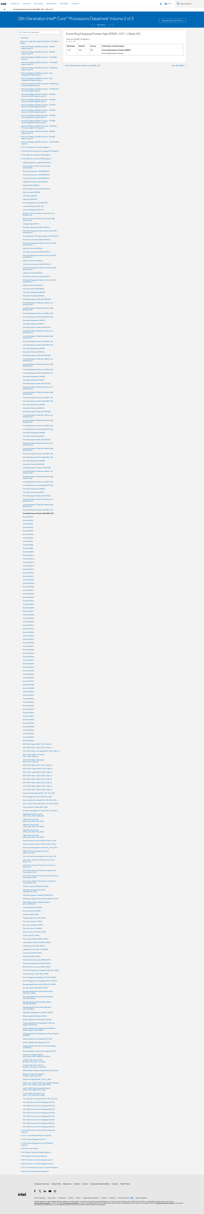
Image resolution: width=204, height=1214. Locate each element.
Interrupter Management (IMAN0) (34, 292)
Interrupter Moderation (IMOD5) (33, 436)
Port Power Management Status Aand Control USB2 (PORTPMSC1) (40, 232)
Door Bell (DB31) (28, 625)
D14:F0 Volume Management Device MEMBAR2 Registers (37, 1144)
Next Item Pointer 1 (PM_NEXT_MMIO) (35, 974)
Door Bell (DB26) (28, 608)
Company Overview (41, 1184)
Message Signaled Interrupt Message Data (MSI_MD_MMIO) (37, 1008)
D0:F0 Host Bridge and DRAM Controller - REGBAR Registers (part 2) (38, 137)
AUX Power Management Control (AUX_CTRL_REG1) (40, 811)
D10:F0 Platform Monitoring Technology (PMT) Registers (40, 151)
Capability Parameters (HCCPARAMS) (35, 182)
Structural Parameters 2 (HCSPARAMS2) (36, 175)
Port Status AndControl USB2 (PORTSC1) (36, 227)
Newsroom (67, 1184)
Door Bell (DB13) (28, 562)
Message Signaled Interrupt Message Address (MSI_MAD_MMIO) (38, 997)
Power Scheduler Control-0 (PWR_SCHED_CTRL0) (39, 841)
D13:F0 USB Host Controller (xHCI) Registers (36, 155)
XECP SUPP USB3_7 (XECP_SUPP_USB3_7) (37, 790)
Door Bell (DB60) (28, 727)
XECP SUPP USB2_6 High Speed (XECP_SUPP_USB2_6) (33, 761)
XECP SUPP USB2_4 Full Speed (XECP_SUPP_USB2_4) (41, 751)
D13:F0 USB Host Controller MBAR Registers (36, 159)
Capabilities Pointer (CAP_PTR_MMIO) (35, 949)
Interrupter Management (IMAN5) (34, 433)
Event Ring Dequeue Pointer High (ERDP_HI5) (38, 457)
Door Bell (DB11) (28, 555)
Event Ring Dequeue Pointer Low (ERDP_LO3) (38, 398)
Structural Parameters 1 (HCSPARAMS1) (36, 171)
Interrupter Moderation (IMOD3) (33, 380)
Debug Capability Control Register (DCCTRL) (37, 1039)
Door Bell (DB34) (28, 636)
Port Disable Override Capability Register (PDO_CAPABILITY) (36, 903)
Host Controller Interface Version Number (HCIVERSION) (37, 167)
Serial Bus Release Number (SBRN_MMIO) (37, 960)
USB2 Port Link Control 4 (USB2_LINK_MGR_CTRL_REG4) (33, 836)
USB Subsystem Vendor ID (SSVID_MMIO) (37, 942)
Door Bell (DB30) (28, 622)
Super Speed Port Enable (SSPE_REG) (35, 807)
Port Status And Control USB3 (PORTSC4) (36, 264)
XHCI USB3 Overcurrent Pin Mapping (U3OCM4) (39, 1127)
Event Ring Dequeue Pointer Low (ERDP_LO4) (38, 426)
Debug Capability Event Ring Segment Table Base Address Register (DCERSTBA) (39, 1029)
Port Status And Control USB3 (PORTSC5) (36, 276)
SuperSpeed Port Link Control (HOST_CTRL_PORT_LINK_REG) (33, 815)
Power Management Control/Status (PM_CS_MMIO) (40, 981)
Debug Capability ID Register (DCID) (35, 1016)
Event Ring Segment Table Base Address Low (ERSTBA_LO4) (38, 416)
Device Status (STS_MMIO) (32, 911)
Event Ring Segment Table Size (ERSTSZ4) (37, 412)
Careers (85, 1184)
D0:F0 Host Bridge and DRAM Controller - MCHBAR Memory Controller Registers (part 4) (38, 106)
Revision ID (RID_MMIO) (31, 914)
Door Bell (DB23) (28, 597)
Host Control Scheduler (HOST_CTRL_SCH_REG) (39, 793)
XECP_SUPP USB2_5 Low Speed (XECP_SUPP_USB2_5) (33, 755)
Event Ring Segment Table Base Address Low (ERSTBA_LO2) (38, 360)
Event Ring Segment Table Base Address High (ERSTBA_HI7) (38, 505)
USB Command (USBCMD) (31, 192)
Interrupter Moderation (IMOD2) (33, 352)
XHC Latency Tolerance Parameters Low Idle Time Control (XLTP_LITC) (39, 882)
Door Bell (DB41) (28, 660)
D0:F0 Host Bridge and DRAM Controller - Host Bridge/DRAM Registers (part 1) (36, 74)
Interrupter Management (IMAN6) (34, 461)
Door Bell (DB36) (28, 643)
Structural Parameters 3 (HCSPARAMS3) (36, 178)
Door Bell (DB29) (28, 618)
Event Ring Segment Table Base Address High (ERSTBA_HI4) (38, 421)
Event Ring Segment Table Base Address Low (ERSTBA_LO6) (38, 472)
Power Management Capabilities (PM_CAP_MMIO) (39, 977)
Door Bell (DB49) (28, 688)
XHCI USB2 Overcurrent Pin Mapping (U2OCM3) (39, 1109)
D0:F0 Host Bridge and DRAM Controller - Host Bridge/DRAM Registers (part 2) (36, 79)
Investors (77, 1184)
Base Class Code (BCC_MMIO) (33, 925)
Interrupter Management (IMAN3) (34, 376)
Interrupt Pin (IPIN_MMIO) (31, 956)
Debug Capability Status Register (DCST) (36, 1042)
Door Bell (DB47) (28, 681)
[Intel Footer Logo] (22, 1194)
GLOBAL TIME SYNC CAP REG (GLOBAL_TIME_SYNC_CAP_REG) (34, 1061)
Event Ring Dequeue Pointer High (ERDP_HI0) (38, 317)
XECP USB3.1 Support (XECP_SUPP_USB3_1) (38, 769)
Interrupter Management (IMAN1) (34, 320)
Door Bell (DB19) (28, 583)
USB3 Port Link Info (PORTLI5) (33, 285)
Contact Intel (56, 1184)
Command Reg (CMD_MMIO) (32, 907)
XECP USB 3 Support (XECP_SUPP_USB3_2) (37, 772)
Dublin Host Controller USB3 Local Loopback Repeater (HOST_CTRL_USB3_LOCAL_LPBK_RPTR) (41, 1084)
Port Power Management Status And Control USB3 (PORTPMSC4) (39, 268)
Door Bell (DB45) (28, 674)
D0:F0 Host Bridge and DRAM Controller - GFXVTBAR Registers (39, 58)
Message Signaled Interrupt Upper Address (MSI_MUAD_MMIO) (37, 1003)
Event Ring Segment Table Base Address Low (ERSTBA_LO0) (38, 304)
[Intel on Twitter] (40, 1191)
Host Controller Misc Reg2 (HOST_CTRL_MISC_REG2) (40, 804)
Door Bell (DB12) (28, 559)
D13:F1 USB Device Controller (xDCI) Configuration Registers (38, 1131)
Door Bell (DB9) (28, 548)
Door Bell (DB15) (28, 569)
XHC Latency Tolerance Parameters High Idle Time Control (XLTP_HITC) (39, 871)
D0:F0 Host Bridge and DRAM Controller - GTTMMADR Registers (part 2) (39, 69)
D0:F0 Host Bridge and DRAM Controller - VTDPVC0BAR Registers (40, 143)
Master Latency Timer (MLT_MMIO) (34, 932)
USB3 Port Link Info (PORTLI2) (33, 248)
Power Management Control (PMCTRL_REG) (37, 797)
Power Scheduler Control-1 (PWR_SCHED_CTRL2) (39, 844)
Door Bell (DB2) (28, 524)
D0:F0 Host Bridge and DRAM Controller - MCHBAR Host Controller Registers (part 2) (40, 90)
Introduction (24, 38)
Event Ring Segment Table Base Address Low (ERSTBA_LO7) (38, 500)
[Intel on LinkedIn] (45, 1191)
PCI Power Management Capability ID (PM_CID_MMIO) (41, 970)
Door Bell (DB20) (28, 587)
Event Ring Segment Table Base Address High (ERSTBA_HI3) (38, 393)
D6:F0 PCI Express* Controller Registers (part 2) (37, 1164)
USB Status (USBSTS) (30, 196)
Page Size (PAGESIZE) (30, 199)
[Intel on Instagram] (55, 1191)
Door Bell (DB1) (28, 520)
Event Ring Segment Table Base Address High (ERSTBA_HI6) (38, 477)
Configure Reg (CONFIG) (31, 224)
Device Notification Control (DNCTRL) (35, 203)
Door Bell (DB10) (28, 552)
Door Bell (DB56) (28, 713)
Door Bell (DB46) (28, 678)
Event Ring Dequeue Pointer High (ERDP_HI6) (38, 485)
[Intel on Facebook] (35, 1191)
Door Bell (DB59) (28, 723)
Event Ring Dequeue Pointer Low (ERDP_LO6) (38, 482)
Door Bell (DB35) (28, 639)
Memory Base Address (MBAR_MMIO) (35, 939)
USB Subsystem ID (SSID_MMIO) (34, 946)
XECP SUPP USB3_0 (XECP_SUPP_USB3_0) (37, 765)
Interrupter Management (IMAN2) (34, 348)
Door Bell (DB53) (28, 702)
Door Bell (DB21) (28, 590)
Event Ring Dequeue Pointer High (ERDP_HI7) (38, 513)
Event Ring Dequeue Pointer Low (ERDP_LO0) (38, 313)
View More (101, 25)
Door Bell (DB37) (28, 646)
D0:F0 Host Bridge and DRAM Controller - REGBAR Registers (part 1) (38, 132)
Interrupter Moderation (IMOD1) (33, 324)
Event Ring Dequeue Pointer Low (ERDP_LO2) (38, 369)
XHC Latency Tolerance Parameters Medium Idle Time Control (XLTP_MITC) (41, 877)
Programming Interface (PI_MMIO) (34, 918)
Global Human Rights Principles (165, 1203)
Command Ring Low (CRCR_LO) (33, 206)
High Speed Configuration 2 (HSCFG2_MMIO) (38, 1012)
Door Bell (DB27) (28, 611)
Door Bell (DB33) (28, 632)
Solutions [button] (38, 4)
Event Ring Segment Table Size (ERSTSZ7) (37, 496)
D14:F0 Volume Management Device (33, 1139)
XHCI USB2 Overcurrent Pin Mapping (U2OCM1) (39, 1102)
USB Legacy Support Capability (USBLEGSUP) (38, 895)
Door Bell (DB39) (28, 653)
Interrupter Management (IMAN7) (34, 489)
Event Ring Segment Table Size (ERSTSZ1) (37, 327)
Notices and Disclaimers (72, 1203)
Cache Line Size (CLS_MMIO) (32, 928)
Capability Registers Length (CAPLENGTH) (37, 162)
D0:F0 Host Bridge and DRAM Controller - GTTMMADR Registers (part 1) (39, 63)
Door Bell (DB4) (28, 531)
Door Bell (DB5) (28, 534)
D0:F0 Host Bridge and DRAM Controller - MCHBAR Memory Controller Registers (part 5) (38, 111)
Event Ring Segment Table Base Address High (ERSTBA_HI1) (38, 337)
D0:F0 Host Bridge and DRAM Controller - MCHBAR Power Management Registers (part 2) (38, 122)
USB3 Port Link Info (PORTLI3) (33, 261)
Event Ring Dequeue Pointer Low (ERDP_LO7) (38, 510)
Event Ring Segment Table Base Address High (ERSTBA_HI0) (38, 309)
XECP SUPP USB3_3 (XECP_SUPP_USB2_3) (37, 748)
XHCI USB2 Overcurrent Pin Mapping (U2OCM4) (39, 1113)
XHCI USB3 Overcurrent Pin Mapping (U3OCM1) (39, 1116)
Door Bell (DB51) (28, 695)
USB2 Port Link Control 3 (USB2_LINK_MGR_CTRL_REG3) (33, 831)
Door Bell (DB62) (28, 734)
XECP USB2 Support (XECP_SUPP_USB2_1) (37, 744)
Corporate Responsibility (100, 1184)
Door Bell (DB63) (28, 737)
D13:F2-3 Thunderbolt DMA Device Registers (36, 1135)
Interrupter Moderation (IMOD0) (33, 296)
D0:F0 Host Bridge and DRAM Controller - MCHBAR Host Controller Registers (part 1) (40, 84)
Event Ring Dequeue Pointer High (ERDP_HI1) (38, 345)
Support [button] (26, 4)
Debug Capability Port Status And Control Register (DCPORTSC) (39, 1047)
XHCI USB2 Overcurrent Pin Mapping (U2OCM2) (39, 1106)
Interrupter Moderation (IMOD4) (33, 408)
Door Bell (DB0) (28, 517)
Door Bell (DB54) (28, 706)
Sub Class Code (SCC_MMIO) (32, 921)
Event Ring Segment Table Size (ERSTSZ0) (37, 299)
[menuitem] (5, 9)
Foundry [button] (75, 4)
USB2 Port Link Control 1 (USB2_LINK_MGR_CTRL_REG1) (33, 820)
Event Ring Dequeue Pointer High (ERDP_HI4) (38, 429)
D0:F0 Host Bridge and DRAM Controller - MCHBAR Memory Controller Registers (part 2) (38, 95)
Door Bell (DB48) (28, 685)
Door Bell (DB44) (28, 671)
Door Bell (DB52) (28, 699)
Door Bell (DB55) (28, 709)
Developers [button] (51, 4)
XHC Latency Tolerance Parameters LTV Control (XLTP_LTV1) (38, 861)
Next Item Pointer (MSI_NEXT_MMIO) (35, 988)
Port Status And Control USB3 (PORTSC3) (36, 252)
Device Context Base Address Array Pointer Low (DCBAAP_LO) (38, 214)
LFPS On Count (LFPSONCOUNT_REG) (35, 886)
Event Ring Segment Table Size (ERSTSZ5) (37, 440)
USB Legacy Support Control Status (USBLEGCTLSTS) (40, 899)
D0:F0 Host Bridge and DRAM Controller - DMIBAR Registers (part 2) (38, 53)
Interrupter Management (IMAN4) (34, 405)
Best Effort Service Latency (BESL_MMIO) (36, 967)
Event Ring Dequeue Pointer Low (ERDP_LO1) (38, 341)
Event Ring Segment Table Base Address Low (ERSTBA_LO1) (38, 332)
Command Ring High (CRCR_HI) (33, 210)
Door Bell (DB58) (28, 720)
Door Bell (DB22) (28, 594)
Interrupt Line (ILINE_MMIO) (32, 953)
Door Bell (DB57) (28, 716)
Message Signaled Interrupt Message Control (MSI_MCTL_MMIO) (38, 992)
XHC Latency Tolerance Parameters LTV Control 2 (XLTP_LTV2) (39, 866)
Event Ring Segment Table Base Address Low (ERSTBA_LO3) (38, 388)
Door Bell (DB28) (28, 615)
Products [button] (15, 4)
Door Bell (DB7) (28, 541)
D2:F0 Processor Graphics (30, 1148)
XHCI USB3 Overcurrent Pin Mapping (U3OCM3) (39, 1123)
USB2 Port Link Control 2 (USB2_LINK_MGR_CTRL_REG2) (33, 825)
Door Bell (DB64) (28, 741)
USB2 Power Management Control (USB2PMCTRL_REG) (34, 891)
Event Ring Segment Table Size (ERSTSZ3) (37, 383)
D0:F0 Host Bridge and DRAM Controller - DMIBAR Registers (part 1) (38, 47)
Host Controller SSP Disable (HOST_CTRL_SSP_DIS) (40, 1099)
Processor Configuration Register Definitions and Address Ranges (39, 42)
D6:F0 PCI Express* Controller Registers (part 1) (37, 1160)
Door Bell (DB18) (28, 580)
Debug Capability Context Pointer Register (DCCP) (39, 1051)
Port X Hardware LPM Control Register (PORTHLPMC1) (41, 236)
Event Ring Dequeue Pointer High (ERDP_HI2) (38, 373)
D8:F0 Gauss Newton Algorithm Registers (35, 1171)
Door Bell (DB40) (28, 657)
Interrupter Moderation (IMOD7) (33, 492)
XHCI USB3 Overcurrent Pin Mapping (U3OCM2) (39, 1120)
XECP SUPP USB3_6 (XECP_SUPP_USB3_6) (37, 786)
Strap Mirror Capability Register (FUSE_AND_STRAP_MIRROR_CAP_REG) (36, 1055)
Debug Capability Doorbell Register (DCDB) (37, 1019)
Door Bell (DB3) (28, 527)
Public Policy (125, 1184)
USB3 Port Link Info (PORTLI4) (33, 273)
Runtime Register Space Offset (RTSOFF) (36, 189)
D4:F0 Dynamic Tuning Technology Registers (36, 1152)
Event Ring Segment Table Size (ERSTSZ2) (37, 355)
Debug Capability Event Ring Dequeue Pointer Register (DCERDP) (41, 1034)
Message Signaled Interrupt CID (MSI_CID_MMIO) (39, 984)
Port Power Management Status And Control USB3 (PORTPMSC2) (39, 244)
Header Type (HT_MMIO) (31, 935)
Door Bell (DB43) (28, 667)
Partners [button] (64, 4)
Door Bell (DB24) (28, 601)
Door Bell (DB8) (28, 545)
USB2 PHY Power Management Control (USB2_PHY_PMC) (36, 852)
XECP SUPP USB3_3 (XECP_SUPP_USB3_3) (37, 776)
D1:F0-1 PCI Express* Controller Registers (35, 147)
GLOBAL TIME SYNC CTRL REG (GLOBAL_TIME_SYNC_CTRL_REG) (34, 1066)
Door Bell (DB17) (28, 576)
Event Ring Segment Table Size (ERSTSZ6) (37, 468)
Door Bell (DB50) (28, 692)
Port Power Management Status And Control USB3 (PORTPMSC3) (39, 256)
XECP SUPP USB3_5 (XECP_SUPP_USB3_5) (37, 783)
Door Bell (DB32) (28, 629)
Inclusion (115, 1184)
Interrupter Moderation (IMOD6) (33, 464)
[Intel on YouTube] (50, 1191)
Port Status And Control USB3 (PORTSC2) (36, 240)
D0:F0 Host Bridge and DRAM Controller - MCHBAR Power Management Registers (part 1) (38, 116)
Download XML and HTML (172, 20)
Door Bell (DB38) (28, 650)
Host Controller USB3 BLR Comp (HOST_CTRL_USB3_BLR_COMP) (34, 1094)
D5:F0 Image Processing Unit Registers (34, 1156)
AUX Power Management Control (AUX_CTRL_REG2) (40, 848)
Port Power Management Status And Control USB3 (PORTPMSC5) (39, 281)
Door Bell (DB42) (28, 664)
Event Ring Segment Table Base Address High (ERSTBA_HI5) (38, 449)
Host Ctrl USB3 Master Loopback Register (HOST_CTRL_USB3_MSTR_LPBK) (36, 1089)
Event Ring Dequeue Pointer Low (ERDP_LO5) (38, 454)
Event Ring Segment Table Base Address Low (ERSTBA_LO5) (38, 444)
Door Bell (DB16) (28, 573)
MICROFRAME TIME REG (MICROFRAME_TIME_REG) (40, 1071)
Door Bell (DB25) (28, 604)
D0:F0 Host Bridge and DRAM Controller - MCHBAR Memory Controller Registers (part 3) (38, 100)
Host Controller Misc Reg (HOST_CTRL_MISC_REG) (40, 800)
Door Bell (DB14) (28, 566)
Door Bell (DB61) (28, 730)
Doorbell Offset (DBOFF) (31, 185)
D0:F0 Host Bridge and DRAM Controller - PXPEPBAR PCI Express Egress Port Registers (39, 127)
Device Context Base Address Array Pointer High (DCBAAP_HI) (39, 219)
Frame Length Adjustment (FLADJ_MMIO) (36, 963)
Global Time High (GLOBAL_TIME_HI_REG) (37, 1079)
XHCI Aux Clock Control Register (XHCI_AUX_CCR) (39, 856)
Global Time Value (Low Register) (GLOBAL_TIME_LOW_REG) (34, 1075)
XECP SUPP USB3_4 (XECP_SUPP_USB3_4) (37, 779)
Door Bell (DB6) (28, 538)
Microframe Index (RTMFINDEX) (33, 289)
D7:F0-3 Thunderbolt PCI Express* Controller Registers (39, 1167)
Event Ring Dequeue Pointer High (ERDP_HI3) (38, 401)
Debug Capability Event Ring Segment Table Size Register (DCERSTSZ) (39, 1024)
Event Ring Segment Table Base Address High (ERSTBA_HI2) (38, 365)
